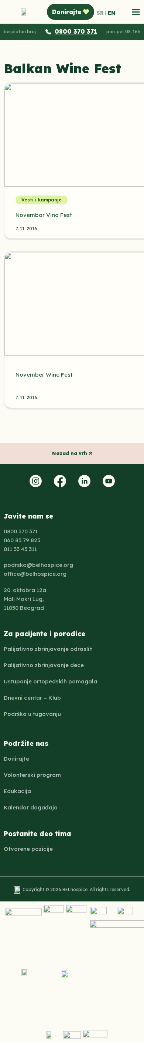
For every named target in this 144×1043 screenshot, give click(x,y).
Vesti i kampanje (41, 200)
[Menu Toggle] (135, 11)
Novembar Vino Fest (44, 214)
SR (100, 13)
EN (111, 13)
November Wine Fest (44, 374)
